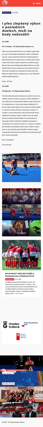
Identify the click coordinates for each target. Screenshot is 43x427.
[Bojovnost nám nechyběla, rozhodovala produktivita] (21, 255)
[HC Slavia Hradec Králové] (5, 3)
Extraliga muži (7, 12)
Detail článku (19, 293)
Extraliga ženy (10, 279)
